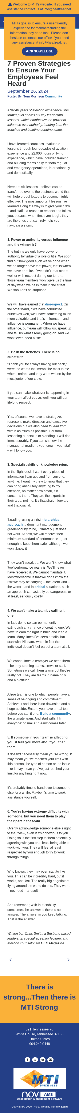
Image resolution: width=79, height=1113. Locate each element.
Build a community (55, 713)
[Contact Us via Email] (50, 1059)
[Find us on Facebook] (27, 1059)
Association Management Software (39, 1098)
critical (40, 587)
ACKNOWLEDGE (40, 51)
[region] (69, 957)
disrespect (53, 304)
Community (53, 96)
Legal (64, 1106)
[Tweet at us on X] (35, 1059)
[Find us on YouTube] (43, 1059)
